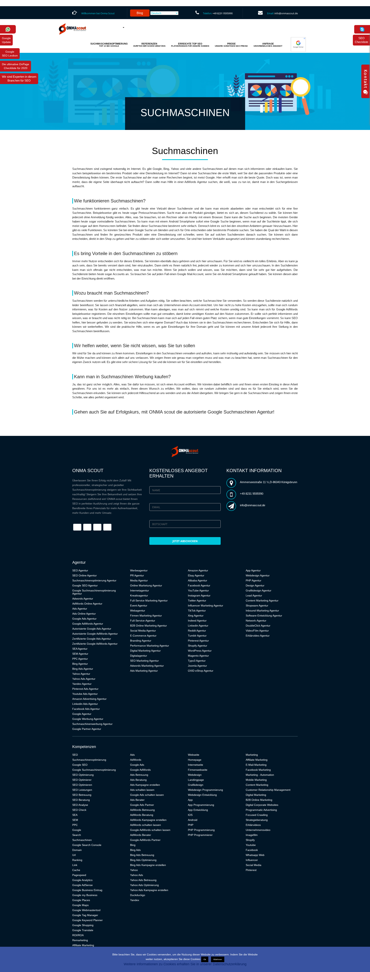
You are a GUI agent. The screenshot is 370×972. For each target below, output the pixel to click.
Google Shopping (82, 925)
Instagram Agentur (199, 595)
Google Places (81, 900)
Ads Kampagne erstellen (145, 784)
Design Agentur (255, 585)
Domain (77, 850)
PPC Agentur (80, 658)
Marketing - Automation (260, 774)
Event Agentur (138, 605)
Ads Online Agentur (84, 613)
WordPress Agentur (200, 650)
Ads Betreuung (139, 774)
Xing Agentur (196, 615)
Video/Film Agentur (257, 630)
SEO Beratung (81, 799)
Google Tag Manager (85, 915)
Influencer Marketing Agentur (205, 605)
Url (74, 855)
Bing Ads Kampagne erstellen (148, 865)
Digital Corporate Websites (262, 804)
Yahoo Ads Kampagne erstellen (149, 890)
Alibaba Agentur (197, 580)
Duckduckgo (137, 895)
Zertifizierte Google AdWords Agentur (95, 643)
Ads (132, 754)
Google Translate (82, 930)
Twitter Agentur (197, 600)
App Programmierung (201, 804)
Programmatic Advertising (261, 809)
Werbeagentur (139, 570)
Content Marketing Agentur (262, 600)
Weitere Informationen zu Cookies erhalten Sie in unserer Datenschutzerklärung (185, 964)
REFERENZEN (149, 44)
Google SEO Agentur (85, 585)
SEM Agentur (80, 653)
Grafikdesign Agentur (258, 590)
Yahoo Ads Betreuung (143, 880)
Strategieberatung (257, 819)
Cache (76, 870)
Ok (205, 959)
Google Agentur (81, 713)
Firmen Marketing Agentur (146, 615)
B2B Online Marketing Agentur (148, 625)
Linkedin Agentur (198, 625)
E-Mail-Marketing (256, 764)
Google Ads (137, 764)
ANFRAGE (268, 44)
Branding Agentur (140, 640)
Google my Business (84, 895)
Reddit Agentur (197, 630)
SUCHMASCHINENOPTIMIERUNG (109, 44)
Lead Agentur (254, 595)
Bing (132, 844)
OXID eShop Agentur (200, 670)
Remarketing (80, 940)
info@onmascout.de (286, 13)
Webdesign (195, 774)
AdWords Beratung (141, 814)
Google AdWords (140, 769)
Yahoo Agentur (81, 673)
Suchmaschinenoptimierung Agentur (94, 580)
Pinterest (251, 870)
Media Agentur (139, 580)
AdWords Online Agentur (87, 603)
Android (192, 819)
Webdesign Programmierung (205, 789)
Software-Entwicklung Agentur (264, 615)
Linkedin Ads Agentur (85, 703)
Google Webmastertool (86, 910)
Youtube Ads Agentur (85, 693)
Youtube (251, 844)
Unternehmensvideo (258, 829)
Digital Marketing (256, 794)
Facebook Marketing (258, 769)
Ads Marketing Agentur (144, 670)
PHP (190, 824)
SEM (75, 819)
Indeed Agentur (197, 620)
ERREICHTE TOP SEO (190, 44)
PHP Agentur (253, 580)
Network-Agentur (256, 620)
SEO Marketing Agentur (144, 660)
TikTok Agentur (197, 610)
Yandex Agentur (82, 683)
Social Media (253, 865)
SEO (75, 754)
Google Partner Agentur (86, 728)
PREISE (231, 44)
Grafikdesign (195, 784)
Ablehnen (217, 959)
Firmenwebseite (197, 769)
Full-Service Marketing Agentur (149, 600)
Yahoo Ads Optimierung (144, 885)
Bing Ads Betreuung (142, 855)
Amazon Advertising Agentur (89, 698)
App (190, 799)
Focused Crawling (257, 814)
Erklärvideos (253, 824)
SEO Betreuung (81, 794)
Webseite (193, 754)
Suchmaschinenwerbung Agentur (92, 723)
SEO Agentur (80, 570)
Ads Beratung (138, 779)
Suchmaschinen (82, 839)
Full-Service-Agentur (142, 620)
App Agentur (253, 570)
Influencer (252, 860)
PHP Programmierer (200, 834)
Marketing (252, 754)
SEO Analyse (80, 804)
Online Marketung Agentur (146, 585)
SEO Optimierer (82, 779)
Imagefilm (252, 834)
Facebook (252, 850)
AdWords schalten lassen (145, 824)
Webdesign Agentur (258, 575)
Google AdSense (82, 885)
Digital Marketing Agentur (145, 650)
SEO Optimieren (82, 784)
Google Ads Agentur (84, 618)
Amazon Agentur (198, 570)
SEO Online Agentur (84, 575)
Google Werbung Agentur (87, 718)
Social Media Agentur (143, 630)
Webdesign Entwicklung (202, 794)
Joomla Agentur (197, 665)
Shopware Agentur (257, 605)
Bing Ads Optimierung (143, 860)
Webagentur (137, 610)
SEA (74, 814)
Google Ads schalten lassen (147, 794)
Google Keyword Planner (87, 920)
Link (74, 865)
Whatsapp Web (255, 855)
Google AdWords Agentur (87, 623)
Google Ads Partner (142, 804)
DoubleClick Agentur (258, 625)
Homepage (194, 759)
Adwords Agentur (82, 598)
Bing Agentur (80, 663)
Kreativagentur (139, 595)
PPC (75, 824)
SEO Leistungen (82, 789)
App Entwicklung (198, 809)
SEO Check (79, 809)
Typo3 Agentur (197, 660)
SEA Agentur (79, 648)
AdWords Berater (140, 834)
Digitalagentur (138, 655)
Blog (140, 13)
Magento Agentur (198, 655)
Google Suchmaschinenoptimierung (94, 769)
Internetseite (195, 764)
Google (76, 829)
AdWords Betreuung (142, 809)
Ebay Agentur (196, 575)
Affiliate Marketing (83, 945)
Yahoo (134, 870)
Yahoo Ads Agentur (83, 678)
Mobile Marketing (256, 779)
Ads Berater (137, 799)
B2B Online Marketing (259, 799)
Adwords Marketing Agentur (147, 665)
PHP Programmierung (201, 829)
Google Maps (80, 905)
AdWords (135, 759)
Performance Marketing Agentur (149, 645)
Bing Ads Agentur (82, 668)
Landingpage (196, 779)
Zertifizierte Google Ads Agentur (91, 638)
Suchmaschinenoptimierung (89, 759)
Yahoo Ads (136, 875)
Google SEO (79, 764)
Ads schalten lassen (142, 789)
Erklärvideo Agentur (258, 635)
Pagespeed (79, 875)
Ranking (77, 860)
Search (76, 834)
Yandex (134, 900)
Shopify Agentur (197, 645)
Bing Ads (135, 850)
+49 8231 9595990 (223, 13)
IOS (190, 814)
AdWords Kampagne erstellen (148, 819)
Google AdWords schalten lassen (150, 829)
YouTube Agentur (198, 590)
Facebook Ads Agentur (86, 708)
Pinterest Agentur (198, 640)
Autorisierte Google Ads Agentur (91, 628)
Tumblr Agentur (197, 635)
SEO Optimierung (83, 774)
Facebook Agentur (199, 585)
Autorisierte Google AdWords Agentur (95, 633)
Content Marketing (257, 784)
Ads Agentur (79, 608)
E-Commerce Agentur (143, 635)
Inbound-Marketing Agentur (262, 610)
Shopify (250, 839)
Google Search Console (86, 844)
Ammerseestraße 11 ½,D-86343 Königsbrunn (268, 482)
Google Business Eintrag (87, 890)
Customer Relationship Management (268, 789)
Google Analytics (82, 880)
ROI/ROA (78, 935)
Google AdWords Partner (145, 839)
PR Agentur (137, 575)
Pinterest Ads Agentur (85, 688)
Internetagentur (139, 590)
